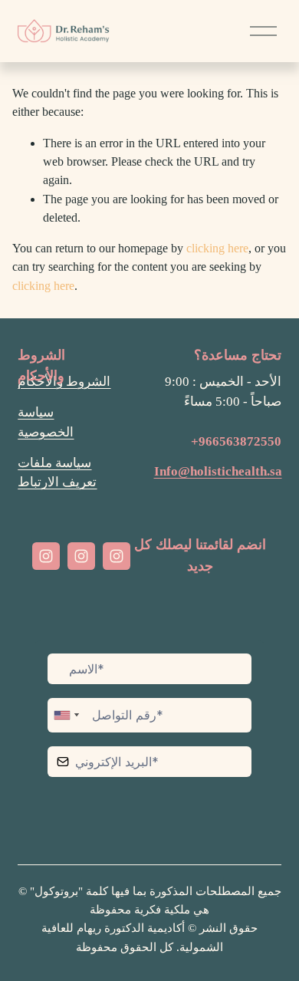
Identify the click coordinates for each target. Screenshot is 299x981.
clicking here (217, 248)
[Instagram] (46, 556)
